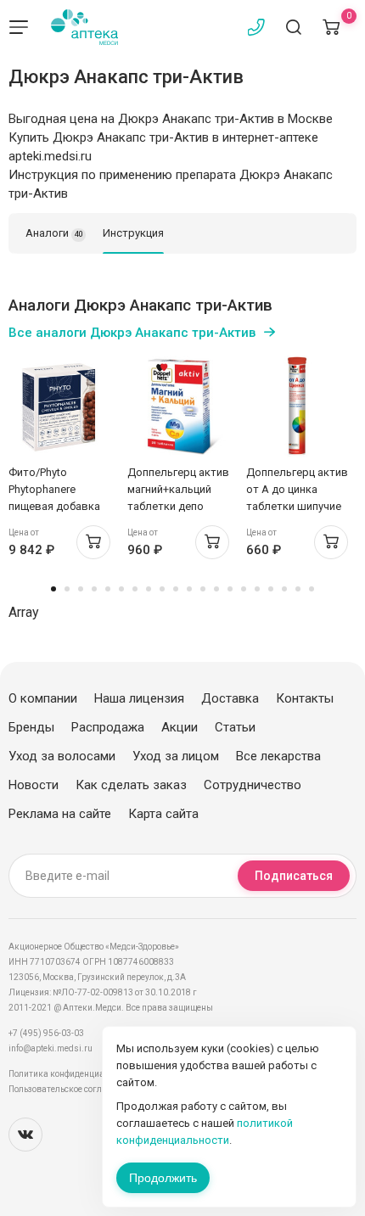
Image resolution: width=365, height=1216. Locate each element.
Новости (33, 785)
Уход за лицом (175, 756)
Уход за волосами (61, 756)
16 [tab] (257, 588)
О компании (42, 698)
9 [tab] (162, 588)
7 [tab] (135, 588)
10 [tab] (175, 588)
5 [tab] (107, 588)
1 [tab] (53, 588)
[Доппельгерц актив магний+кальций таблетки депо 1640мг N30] (178, 406)
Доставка (230, 698)
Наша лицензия (139, 698)
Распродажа (107, 727)
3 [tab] (80, 588)
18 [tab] (284, 588)
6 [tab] (121, 588)
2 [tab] (67, 588)
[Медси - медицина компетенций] (84, 27)
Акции (179, 727)
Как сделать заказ (131, 785)
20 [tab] (311, 588)
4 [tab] (94, 588)
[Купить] (93, 542)
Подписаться (294, 876)
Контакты (305, 698)
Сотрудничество (252, 785)
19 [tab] (297, 588)
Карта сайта (163, 813)
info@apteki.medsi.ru (50, 1048)
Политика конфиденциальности (72, 1074)
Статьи (235, 727)
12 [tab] (202, 588)
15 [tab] (243, 588)
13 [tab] (216, 588)
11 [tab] (189, 588)
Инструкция (133, 233)
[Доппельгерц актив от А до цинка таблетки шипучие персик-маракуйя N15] (297, 406)
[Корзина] (331, 27)
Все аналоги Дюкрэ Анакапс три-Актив (132, 332)
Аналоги (54, 233)
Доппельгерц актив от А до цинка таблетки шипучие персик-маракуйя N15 (297, 506)
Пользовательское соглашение (70, 1089)
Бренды (31, 727)
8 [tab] (148, 588)
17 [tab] (270, 588)
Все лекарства (278, 756)
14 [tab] (230, 588)
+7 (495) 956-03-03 (46, 1033)
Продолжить (163, 1178)
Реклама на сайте (59, 813)
